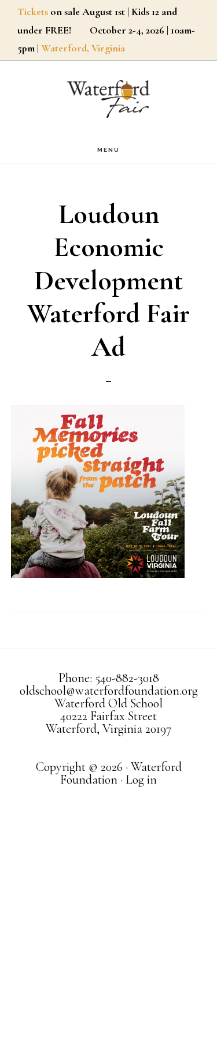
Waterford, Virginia (83, 48)
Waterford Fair (109, 99)
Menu (108, 150)
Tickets (32, 11)
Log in (141, 779)
